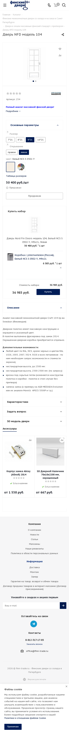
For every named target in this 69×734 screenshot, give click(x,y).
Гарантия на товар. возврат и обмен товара (34, 581)
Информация (35, 561)
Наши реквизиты (34, 548)
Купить (48, 291)
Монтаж (34, 572)
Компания (34, 524)
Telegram (33, 624)
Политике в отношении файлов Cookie (25, 718)
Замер (34, 576)
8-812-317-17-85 (34, 639)
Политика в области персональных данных (34, 553)
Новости (34, 534)
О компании (34, 530)
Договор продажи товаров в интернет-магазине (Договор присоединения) (34, 588)
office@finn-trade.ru (37, 651)
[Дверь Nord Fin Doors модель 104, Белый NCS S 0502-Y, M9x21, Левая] (34, 63)
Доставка (34, 567)
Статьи (34, 539)
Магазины (34, 544)
